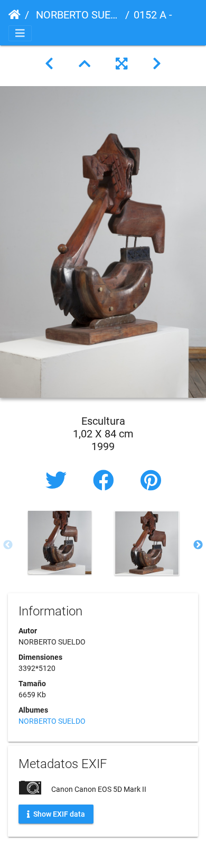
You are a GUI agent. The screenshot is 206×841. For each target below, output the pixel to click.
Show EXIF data (58, 814)
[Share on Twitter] (58, 481)
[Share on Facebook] (106, 481)
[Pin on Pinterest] (151, 481)
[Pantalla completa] (121, 64)
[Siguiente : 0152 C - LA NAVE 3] (157, 64)
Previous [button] (8, 545)
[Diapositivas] (84, 64)
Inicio (14, 15)
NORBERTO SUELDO (77, 14)
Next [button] (198, 545)
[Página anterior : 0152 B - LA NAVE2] (49, 64)
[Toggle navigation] (20, 33)
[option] (59, 542)
